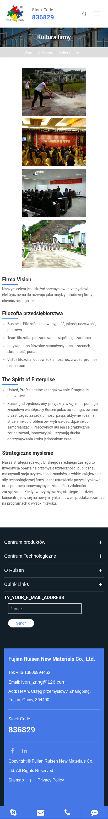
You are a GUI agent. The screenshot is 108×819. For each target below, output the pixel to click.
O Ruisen (45, 52)
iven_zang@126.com (43, 682)
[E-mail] (40, 812)
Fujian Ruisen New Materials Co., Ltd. (51, 659)
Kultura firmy (69, 52)
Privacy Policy (50, 780)
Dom (28, 52)
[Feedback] (94, 812)
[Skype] (13, 812)
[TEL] (67, 812)
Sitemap (16, 780)
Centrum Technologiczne (30, 556)
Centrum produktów (24, 542)
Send (20, 623)
